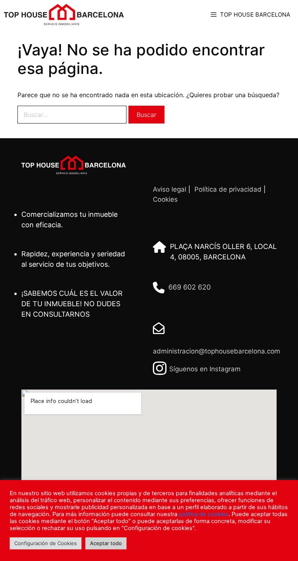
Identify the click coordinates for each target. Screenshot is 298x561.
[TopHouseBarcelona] (64, 14)
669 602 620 (189, 287)
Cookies (165, 199)
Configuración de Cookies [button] (45, 543)
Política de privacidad (228, 189)
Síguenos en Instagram (205, 369)
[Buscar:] (71, 115)
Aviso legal (169, 189)
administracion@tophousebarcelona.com (216, 351)
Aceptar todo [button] (106, 543)
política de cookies (204, 514)
